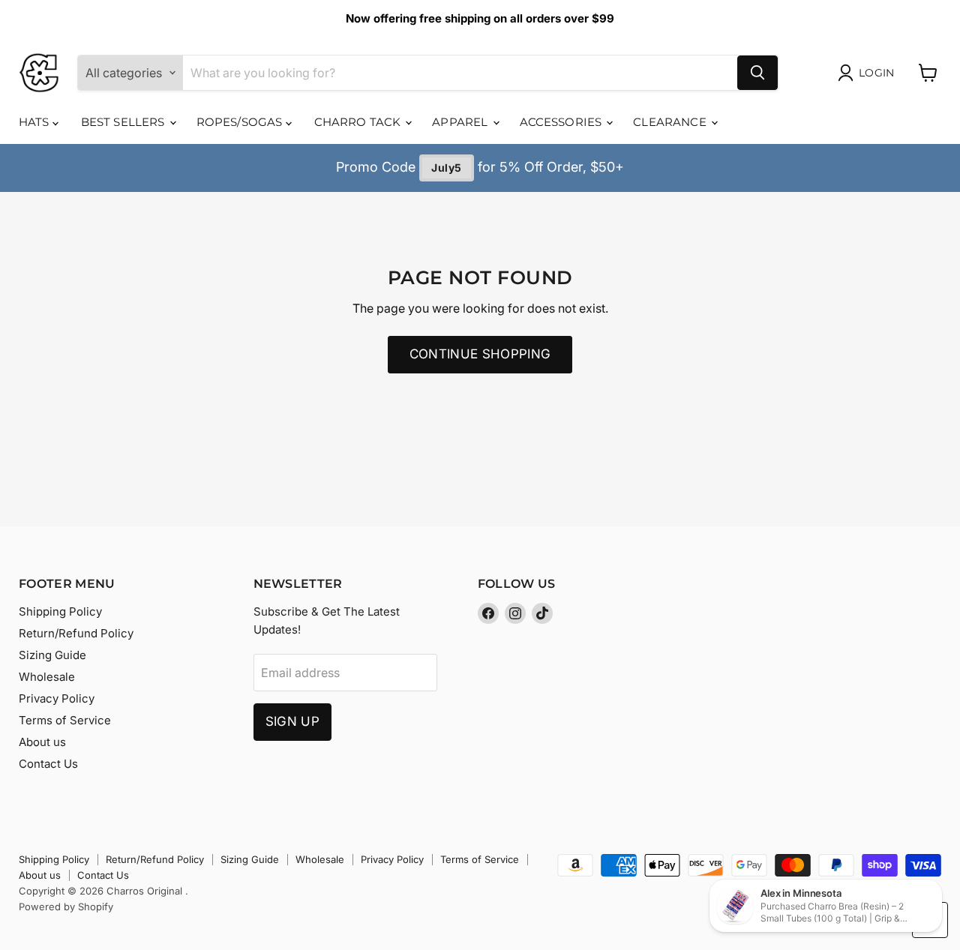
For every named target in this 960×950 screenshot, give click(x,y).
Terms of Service (65, 720)
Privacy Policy (56, 698)
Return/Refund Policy (76, 633)
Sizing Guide (52, 655)
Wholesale (47, 677)
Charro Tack (359, 122)
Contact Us (48, 764)
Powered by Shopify (66, 907)
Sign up (293, 721)
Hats (35, 122)
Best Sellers (124, 122)
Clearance (671, 122)
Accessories (562, 122)
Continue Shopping (480, 353)
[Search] (757, 72)
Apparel (461, 122)
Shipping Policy (60, 611)
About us (42, 742)
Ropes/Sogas (241, 122)
